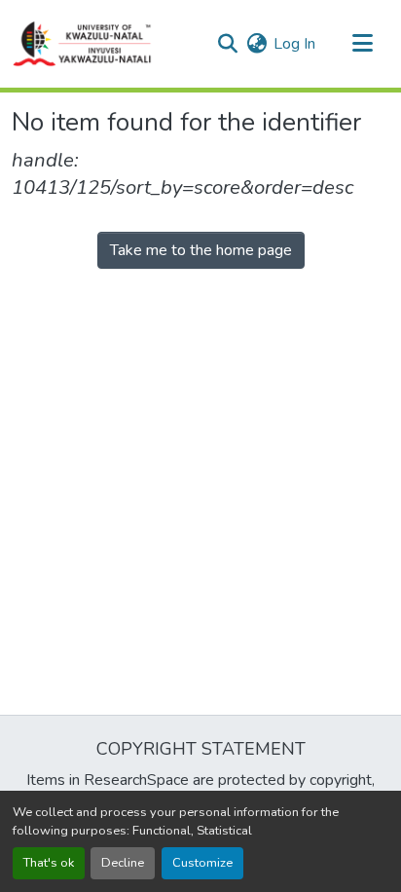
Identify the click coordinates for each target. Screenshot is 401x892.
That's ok (48, 863)
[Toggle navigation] (362, 43)
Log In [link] (294, 44)
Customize (202, 863)
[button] (83, 43)
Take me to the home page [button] (201, 250)
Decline (122, 863)
